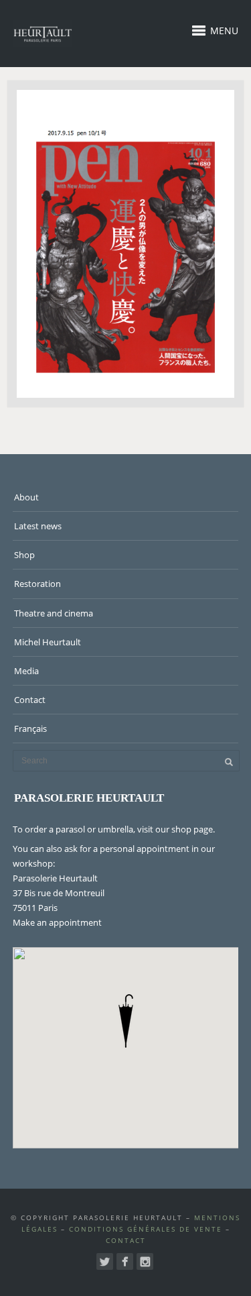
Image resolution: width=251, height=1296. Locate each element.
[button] (126, 1021)
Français (30, 728)
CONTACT (126, 1240)
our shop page (184, 829)
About (26, 497)
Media (26, 671)
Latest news (38, 526)
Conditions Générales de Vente (145, 1229)
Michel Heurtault (47, 642)
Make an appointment (57, 922)
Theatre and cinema (53, 613)
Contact (30, 700)
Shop (24, 555)
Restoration (37, 584)
